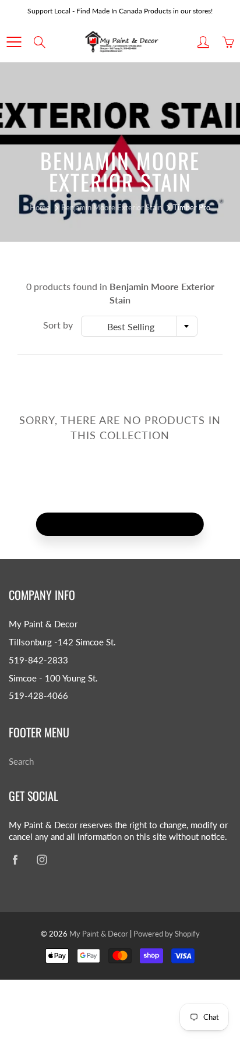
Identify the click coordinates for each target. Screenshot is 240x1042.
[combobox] (139, 326)
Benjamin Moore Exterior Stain (111, 207)
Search (21, 762)
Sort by (58, 324)
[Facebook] (15, 859)
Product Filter (126, 524)
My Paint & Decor (98, 933)
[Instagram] (41, 859)
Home (40, 207)
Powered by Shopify (166, 933)
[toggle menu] (13, 42)
